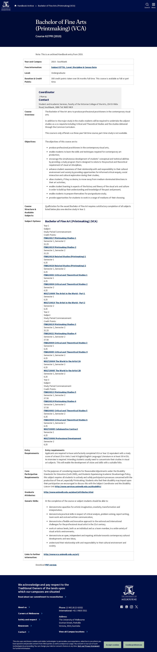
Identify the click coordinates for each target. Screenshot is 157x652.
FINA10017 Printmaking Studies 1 (60, 238)
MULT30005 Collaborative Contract (61, 429)
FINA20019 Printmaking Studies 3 (60, 324)
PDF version (51, 564)
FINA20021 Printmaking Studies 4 (60, 333)
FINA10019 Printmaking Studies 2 (60, 247)
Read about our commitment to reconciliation (40, 596)
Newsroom (23, 625)
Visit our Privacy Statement (89, 646)
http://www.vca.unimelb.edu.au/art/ (61, 554)
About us (22, 607)
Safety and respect (27, 619)
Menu (154, 7)
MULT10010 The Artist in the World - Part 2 (64, 302)
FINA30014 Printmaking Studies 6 (60, 401)
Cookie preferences (133, 645)
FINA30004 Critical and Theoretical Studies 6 (65, 419)
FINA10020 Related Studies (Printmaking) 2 (65, 265)
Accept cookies (112, 645)
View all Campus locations (71, 631)
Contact (22, 632)
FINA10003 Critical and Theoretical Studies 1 (65, 275)
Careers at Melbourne (28, 613)
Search (147, 7)
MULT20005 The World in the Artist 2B (62, 370)
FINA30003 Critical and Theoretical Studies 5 (65, 410)
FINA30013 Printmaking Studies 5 (60, 392)
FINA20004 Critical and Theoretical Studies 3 (65, 342)
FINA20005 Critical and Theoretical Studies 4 (65, 352)
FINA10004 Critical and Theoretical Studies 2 (65, 284)
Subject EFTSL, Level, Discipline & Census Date (74, 67)
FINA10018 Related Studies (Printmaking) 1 (65, 256)
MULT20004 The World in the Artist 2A (62, 361)
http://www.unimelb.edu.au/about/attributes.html (68, 492)
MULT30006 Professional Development (62, 438)
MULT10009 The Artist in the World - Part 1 (64, 293)
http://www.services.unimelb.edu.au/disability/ (78, 486)
